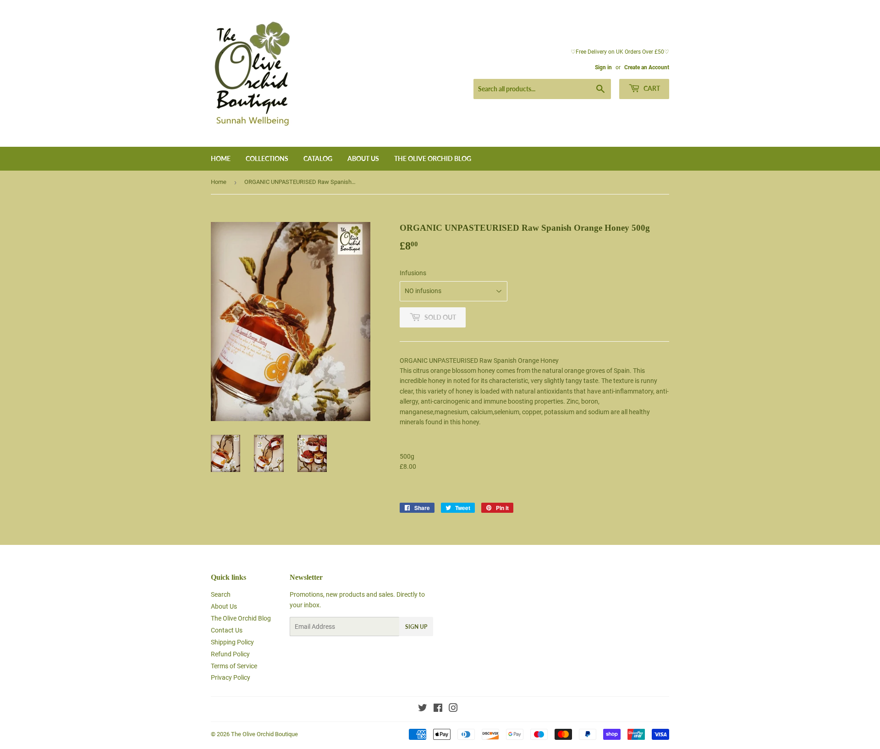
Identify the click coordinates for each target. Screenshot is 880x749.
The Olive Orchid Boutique (264, 734)
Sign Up (416, 626)
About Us (363, 158)
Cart (651, 88)
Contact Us (226, 630)
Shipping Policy (232, 642)
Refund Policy (230, 654)
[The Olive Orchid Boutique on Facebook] (438, 709)
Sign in (603, 67)
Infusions (413, 273)
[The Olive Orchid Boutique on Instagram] (453, 709)
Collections (267, 158)
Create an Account (646, 67)
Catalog (317, 158)
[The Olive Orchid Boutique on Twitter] (422, 709)
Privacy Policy (230, 677)
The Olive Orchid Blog (432, 158)
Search (221, 594)
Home (221, 158)
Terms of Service (234, 666)
